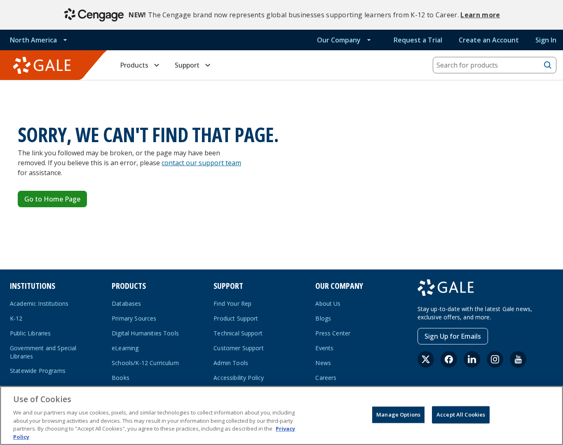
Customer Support (238, 348)
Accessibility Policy (238, 378)
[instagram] (495, 359)
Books (120, 378)
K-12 (16, 318)
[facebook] (449, 359)
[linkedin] (472, 359)
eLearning (125, 348)
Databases (126, 303)
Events (324, 348)
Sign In (545, 39)
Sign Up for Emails (453, 336)
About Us (327, 303)
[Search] (548, 65)
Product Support (235, 318)
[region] (281, 415)
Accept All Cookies (460, 414)
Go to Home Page (52, 199)
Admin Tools (230, 363)
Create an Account (489, 39)
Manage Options (398, 414)
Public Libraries (30, 333)
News (323, 363)
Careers (325, 378)
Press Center (332, 333)
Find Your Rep (232, 303)
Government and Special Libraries (43, 352)
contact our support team (201, 162)
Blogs (323, 318)
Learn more (480, 14)
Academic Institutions (39, 303)
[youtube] (518, 359)
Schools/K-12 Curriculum (145, 363)
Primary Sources (134, 318)
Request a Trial (418, 39)
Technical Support (238, 333)
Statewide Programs (38, 371)
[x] (426, 359)
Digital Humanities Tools (145, 333)
